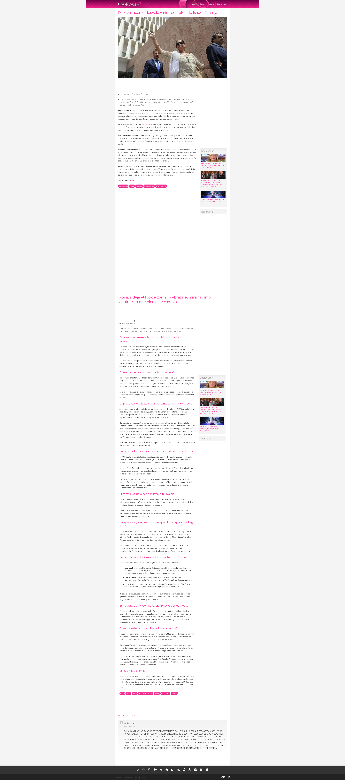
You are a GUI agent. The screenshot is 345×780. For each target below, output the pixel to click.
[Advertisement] (172, 85)
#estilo (135, 693)
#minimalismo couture (145, 693)
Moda (128, 693)
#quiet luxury (165, 693)
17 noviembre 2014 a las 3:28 (130, 726)
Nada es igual (146, 124)
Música (132, 186)
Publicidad (136, 777)
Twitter (132, 180)
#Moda (157, 693)
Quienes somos (222, 4)
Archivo (194, 4)
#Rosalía (174, 693)
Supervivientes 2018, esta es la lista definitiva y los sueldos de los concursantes (213, 202)
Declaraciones (123, 186)
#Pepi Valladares (161, 186)
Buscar (202, 4)
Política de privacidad (128, 777)
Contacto (211, 4)
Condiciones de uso (118, 777)
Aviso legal (143, 777)
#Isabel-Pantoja (149, 186)
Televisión (139, 186)
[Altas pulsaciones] (138, 769)
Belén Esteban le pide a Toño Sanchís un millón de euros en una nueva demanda (212, 165)
